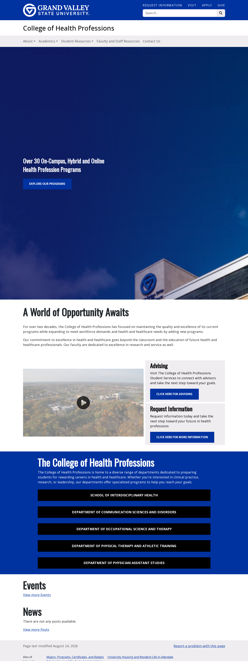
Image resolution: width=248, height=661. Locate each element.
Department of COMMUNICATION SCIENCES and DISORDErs (124, 512)
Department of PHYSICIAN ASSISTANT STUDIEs (124, 563)
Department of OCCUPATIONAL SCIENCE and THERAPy (124, 529)
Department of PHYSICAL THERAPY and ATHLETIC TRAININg (124, 546)
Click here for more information (182, 437)
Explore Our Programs (47, 184)
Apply (207, 5)
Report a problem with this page (199, 646)
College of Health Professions (68, 28)
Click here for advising (174, 394)
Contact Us (151, 41)
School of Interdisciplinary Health (124, 495)
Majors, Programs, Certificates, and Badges (75, 657)
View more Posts (36, 629)
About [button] (28, 41)
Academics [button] (47, 41)
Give (221, 5)
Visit (192, 5)
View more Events (37, 595)
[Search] (221, 13)
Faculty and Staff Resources (118, 41)
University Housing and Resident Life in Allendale (140, 657)
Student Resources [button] (76, 41)
